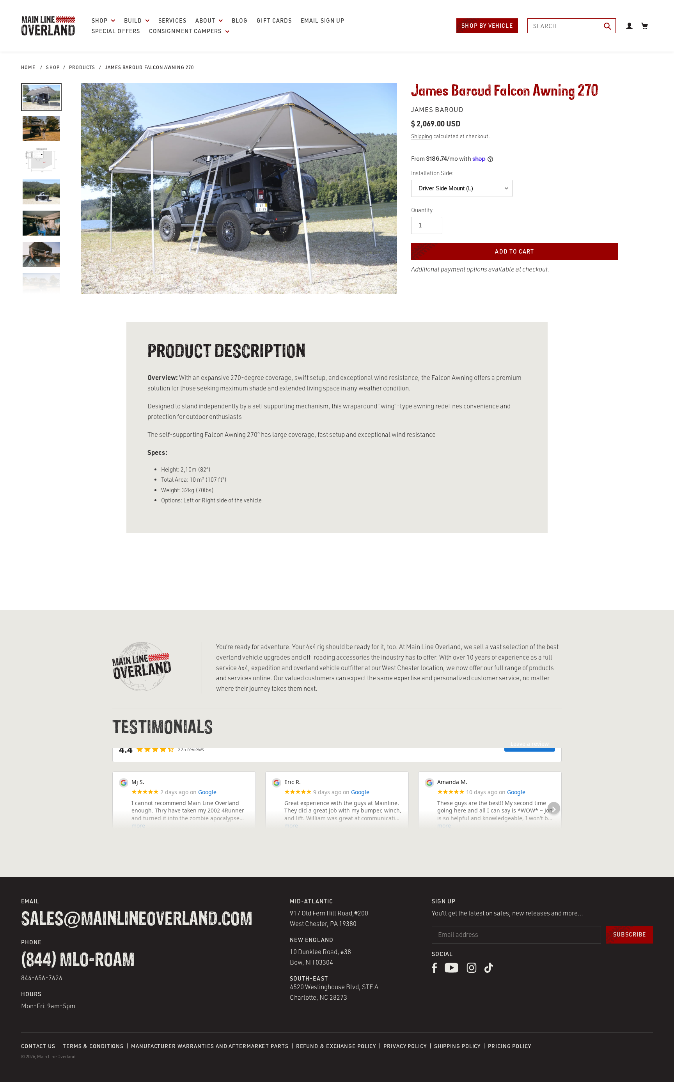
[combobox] (571, 25)
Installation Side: (432, 173)
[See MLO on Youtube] (452, 970)
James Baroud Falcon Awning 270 (149, 67)
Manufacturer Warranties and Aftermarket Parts (210, 1046)
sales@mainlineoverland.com (136, 920)
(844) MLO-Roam (78, 960)
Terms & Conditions (93, 1046)
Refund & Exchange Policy (336, 1046)
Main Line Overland (56, 1056)
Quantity (422, 210)
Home (28, 67)
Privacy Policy (405, 1046)
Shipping (421, 136)
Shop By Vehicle (487, 25)
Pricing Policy (509, 1046)
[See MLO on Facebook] (434, 970)
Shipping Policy (457, 1046)
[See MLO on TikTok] (488, 970)
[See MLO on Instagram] (471, 970)
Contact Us (38, 1046)
